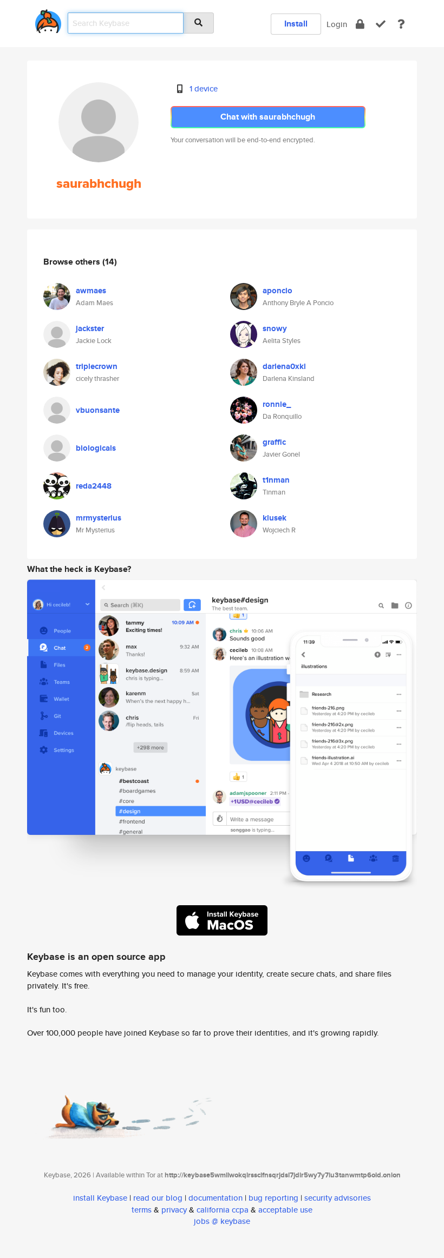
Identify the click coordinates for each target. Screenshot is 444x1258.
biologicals (96, 448)
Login (337, 24)
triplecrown (96, 366)
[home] (48, 19)
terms (142, 1209)
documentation (215, 1197)
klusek (274, 518)
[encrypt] (360, 24)
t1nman (276, 480)
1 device (204, 88)
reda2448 (94, 486)
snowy (275, 328)
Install (296, 23)
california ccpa (223, 1209)
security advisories (337, 1197)
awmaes (91, 291)
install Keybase (100, 1197)
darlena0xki (284, 366)
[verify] (381, 24)
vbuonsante (98, 410)
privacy (174, 1209)
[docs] (401, 24)
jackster (90, 328)
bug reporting (273, 1197)
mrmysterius (98, 518)
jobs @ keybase (222, 1221)
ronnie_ (277, 404)
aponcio (277, 291)
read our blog (157, 1197)
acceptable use (285, 1209)
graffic (274, 442)
